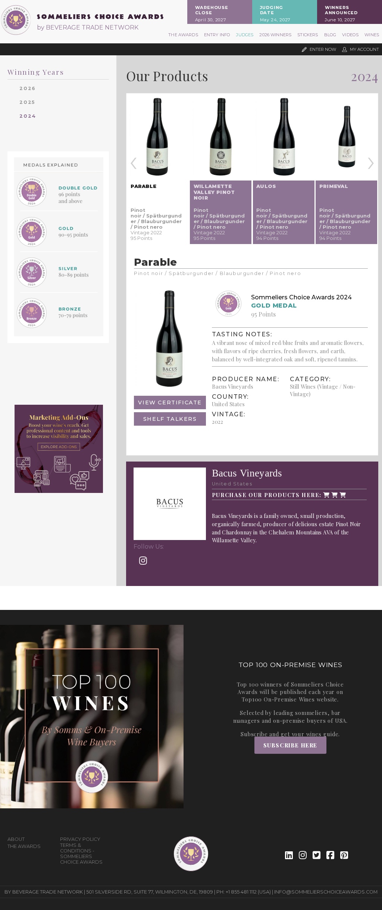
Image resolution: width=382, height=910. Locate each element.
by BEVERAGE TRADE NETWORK (87, 27)
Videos (350, 34)
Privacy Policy (80, 839)
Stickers (307, 34)
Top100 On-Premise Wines (278, 699)
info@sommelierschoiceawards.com (326, 892)
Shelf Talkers (170, 419)
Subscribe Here (290, 745)
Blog (330, 34)
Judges (244, 34)
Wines (371, 34)
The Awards (183, 34)
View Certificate (170, 402)
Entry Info (217, 34)
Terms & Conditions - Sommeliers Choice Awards (81, 853)
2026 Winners (275, 34)
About (16, 839)
